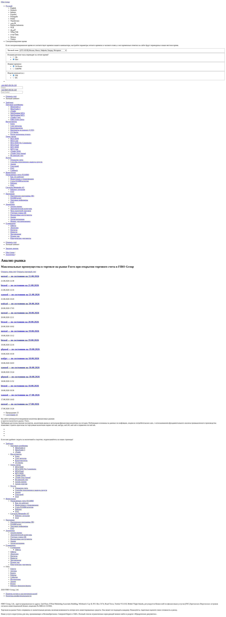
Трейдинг (9, 102)
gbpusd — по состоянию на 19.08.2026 (20, 349)
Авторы (13, 571)
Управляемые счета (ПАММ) (17, 175)
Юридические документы (20, 238)
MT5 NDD (14, 147)
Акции (13, 164)
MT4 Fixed (14, 145)
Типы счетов (11, 136)
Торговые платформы (14, 105)
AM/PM (18, 69)
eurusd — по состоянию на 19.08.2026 (20, 331)
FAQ (12, 168)
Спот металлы (16, 126)
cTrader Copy (15, 117)
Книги (13, 573)
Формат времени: (15, 64)
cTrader (13, 111)
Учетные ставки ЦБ (18, 213)
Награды (13, 230)
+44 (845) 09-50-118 (8, 85)
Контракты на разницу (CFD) (22, 130)
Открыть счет (11, 96)
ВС (16, 78)
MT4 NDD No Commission (20, 143)
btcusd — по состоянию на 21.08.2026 (20, 285)
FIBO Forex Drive (17, 119)
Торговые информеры (19, 200)
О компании (11, 223)
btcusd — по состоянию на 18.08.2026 (20, 386)
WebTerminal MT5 (17, 115)
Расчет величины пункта (20, 134)
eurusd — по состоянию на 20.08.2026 (20, 313)
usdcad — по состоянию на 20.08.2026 (20, 303)
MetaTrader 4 (15, 107)
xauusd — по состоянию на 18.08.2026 (20, 367)
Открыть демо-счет (8, 272)
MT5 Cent (14, 149)
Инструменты (11, 122)
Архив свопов (20, 482)
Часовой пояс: (13, 50)
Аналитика (10, 204)
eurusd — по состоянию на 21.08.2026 (20, 276)
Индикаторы (15, 579)
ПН (16, 75)
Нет (16, 59)
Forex (12, 124)
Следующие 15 (12, 415)
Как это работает (17, 177)
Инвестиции (11, 173)
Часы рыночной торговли (20, 211)
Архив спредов (21, 484)
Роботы (13, 575)
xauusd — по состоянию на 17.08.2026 (20, 395)
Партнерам (10, 194)
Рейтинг (13, 183)
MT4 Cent (14, 141)
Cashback (14, 170)
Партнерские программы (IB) (22, 196)
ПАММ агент (15, 198)
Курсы (13, 584)
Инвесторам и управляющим (22, 179)
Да (16, 57)
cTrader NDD (15, 151)
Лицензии (14, 228)
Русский (9, 6)
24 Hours (18, 66)
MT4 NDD (14, 139)
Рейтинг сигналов (17, 189)
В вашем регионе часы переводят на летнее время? (28, 55)
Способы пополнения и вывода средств (26, 162)
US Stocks (14, 132)
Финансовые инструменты (21, 215)
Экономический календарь (21, 209)
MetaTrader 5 (15, 109)
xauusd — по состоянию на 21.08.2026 (20, 294)
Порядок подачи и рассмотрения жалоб (21, 594)
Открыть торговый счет (26, 272)
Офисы (13, 226)
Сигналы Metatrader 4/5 (15, 187)
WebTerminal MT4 (17, 113)
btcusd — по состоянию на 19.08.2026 (20, 340)
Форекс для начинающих (20, 221)
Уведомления (15, 234)
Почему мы (15, 236)
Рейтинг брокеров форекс (20, 586)
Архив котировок (17, 219)
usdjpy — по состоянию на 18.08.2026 (20, 358)
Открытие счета (16, 160)
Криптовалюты (16, 128)
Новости (13, 232)
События (14, 577)
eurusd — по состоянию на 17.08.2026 (20, 404)
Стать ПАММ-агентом (19, 181)
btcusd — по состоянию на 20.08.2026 (20, 322)
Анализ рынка (16, 206)
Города (13, 569)
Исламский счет (16, 156)
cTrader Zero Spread (18, 153)
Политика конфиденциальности (18, 596)
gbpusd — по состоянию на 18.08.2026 (20, 376)
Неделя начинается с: (16, 73)
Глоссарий (14, 166)
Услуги (8, 158)
